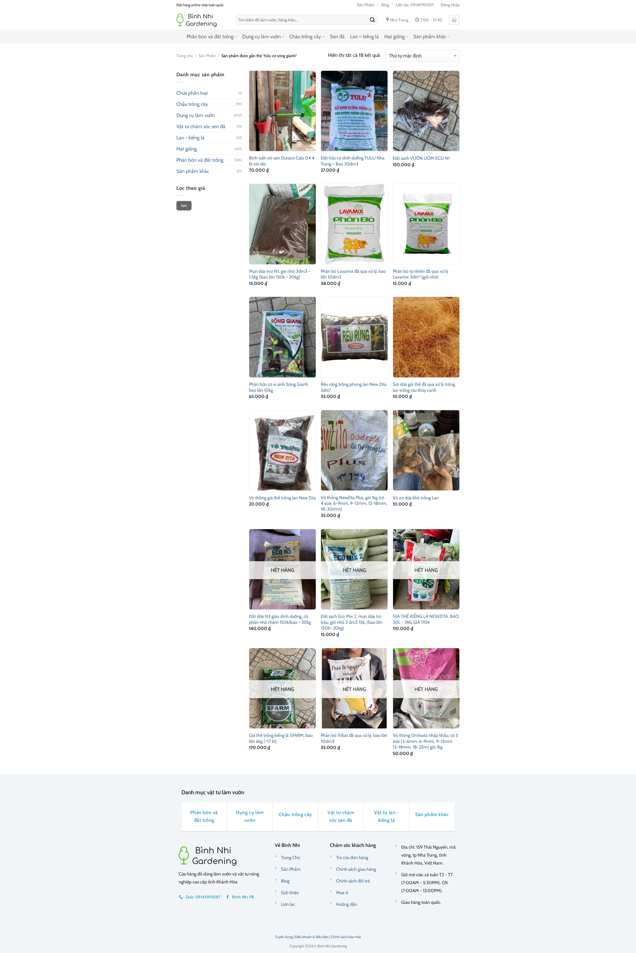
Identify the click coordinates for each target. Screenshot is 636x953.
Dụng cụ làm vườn (261, 37)
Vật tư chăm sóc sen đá (200, 126)
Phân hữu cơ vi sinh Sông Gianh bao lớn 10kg (278, 387)
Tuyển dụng (284, 937)
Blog (385, 4)
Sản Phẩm (365, 4)
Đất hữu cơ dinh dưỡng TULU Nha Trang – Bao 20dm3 (353, 160)
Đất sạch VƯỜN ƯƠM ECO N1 (421, 158)
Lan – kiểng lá (364, 37)
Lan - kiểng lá (190, 138)
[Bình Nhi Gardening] (201, 20)
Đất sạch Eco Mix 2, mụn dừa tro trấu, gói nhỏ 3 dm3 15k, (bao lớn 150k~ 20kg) (351, 622)
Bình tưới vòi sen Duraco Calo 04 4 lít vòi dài (281, 160)
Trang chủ (184, 55)
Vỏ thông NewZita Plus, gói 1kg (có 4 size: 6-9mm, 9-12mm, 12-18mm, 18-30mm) (354, 503)
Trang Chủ (290, 857)
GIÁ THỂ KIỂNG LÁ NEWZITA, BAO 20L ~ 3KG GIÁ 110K (426, 619)
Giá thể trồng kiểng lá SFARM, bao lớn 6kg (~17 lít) (281, 738)
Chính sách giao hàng (356, 869)
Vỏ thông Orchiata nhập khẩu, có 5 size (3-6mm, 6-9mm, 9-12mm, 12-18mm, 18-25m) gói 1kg (425, 741)
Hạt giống (394, 37)
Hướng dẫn (346, 904)
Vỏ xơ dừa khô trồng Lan (416, 498)
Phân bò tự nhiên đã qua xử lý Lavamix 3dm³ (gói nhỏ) (420, 274)
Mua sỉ (342, 892)
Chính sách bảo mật (346, 937)
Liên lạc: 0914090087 (415, 4)
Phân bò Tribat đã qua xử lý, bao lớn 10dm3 (354, 738)
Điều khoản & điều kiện (312, 937)
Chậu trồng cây (305, 37)
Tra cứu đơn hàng (352, 857)
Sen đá (337, 37)
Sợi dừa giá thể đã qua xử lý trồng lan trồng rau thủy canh (424, 387)
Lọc (184, 205)
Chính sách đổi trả (353, 881)
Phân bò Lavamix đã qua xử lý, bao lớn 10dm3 (353, 274)
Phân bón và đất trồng (210, 37)
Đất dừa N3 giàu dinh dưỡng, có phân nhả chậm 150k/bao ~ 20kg (280, 619)
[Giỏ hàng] (454, 20)
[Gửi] (372, 20)
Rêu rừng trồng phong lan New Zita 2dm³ (353, 387)
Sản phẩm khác (429, 37)
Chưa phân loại (192, 93)
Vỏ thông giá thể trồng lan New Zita (282, 498)
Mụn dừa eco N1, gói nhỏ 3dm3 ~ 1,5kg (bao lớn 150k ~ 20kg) (279, 274)
